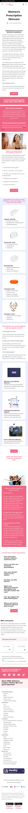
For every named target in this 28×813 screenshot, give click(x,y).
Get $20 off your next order (10, 762)
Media (4, 695)
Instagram (5, 727)
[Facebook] (4, 675)
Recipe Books (6, 744)
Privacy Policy (6, 708)
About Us (5, 693)
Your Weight (21, 646)
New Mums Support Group (9, 726)
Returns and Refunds (8, 711)
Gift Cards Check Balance (9, 763)
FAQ (4, 704)
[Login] (23, 4)
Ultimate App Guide (8, 717)
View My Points (7, 760)
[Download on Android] (18, 804)
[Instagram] (9, 675)
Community (5, 718)
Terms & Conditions (8, 709)
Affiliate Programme (8, 697)
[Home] (7, 23)
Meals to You (6, 749)
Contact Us (6, 706)
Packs (4, 745)
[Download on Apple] (10, 804)
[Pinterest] (14, 675)
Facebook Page (7, 722)
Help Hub (5, 715)
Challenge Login (7, 754)
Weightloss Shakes (8, 740)
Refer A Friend (7, 699)
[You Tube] (19, 675)
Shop (4, 736)
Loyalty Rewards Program (9, 700)
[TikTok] (23, 675)
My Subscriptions (7, 758)
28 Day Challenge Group (9, 724)
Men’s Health (6, 747)
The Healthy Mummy (7, 691)
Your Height (6, 646)
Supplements (6, 742)
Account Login (7, 753)
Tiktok (5, 733)
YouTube (5, 731)
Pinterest (5, 729)
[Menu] (2, 4)
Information (5, 702)
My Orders (5, 756)
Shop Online (5, 735)
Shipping (5, 713)
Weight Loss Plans (8, 738)
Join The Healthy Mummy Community (12, 720)
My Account (5, 751)
